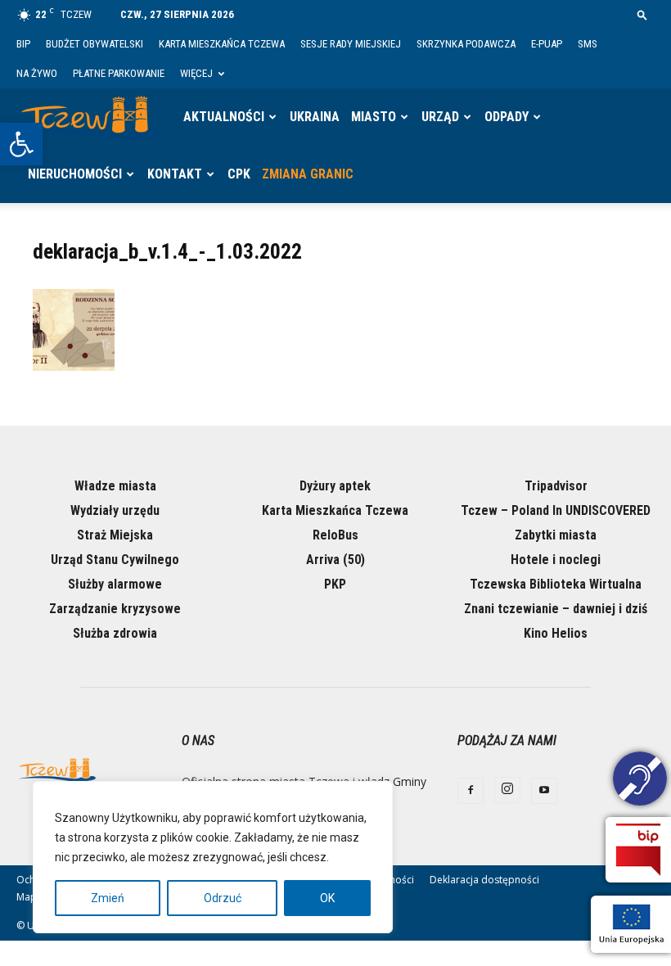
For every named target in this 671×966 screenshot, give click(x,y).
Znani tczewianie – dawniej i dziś (555, 608)
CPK (238, 174)
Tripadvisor (556, 486)
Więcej (196, 73)
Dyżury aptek (335, 486)
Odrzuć (222, 898)
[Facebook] (470, 791)
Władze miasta (115, 486)
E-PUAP (546, 44)
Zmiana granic (308, 174)
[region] (213, 857)
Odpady (506, 116)
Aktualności (223, 116)
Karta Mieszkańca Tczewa (222, 44)
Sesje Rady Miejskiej (350, 44)
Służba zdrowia (115, 633)
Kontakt (174, 174)
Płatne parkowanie (118, 73)
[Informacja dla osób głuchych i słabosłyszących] (640, 781)
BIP (23, 44)
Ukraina (315, 116)
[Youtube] (544, 791)
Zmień (107, 898)
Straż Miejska (115, 535)
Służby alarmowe (115, 584)
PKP (335, 584)
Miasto (373, 116)
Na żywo (36, 73)
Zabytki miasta (556, 535)
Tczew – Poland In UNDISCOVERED (556, 510)
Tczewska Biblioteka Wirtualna (556, 584)
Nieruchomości (75, 174)
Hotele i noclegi (556, 559)
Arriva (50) (335, 559)
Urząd (440, 116)
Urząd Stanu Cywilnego (115, 559)
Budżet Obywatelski (94, 44)
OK (327, 898)
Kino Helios (556, 633)
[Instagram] (507, 790)
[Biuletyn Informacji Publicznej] (638, 849)
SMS (587, 44)
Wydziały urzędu (115, 510)
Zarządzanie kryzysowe (115, 608)
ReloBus (335, 535)
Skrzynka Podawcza (466, 44)
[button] (21, 144)
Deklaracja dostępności (484, 880)
